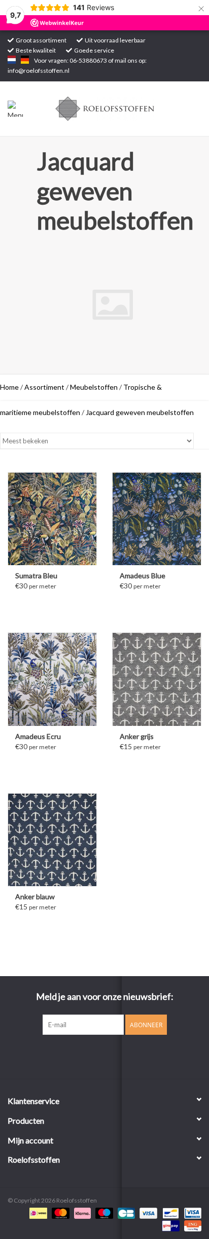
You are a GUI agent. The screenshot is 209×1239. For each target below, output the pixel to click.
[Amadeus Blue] (156, 518)
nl (12, 60)
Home (9, 387)
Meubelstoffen (94, 387)
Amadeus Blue (142, 575)
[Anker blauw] (52, 839)
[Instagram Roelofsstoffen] (114, 1055)
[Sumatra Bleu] (52, 518)
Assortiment (44, 387)
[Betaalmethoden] (37, 1212)
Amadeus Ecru (38, 736)
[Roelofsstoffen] (120, 108)
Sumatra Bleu (36, 575)
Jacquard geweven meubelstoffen (140, 412)
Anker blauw (35, 896)
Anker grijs (137, 736)
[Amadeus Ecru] (52, 678)
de (25, 60)
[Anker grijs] (156, 678)
